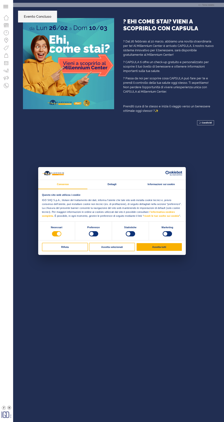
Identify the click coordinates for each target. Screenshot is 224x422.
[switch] (93, 233)
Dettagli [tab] (112, 184)
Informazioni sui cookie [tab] (161, 184)
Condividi (206, 123)
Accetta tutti (159, 247)
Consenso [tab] (63, 184)
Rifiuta (65, 247)
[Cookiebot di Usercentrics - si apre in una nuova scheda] (167, 173)
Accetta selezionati (112, 247)
